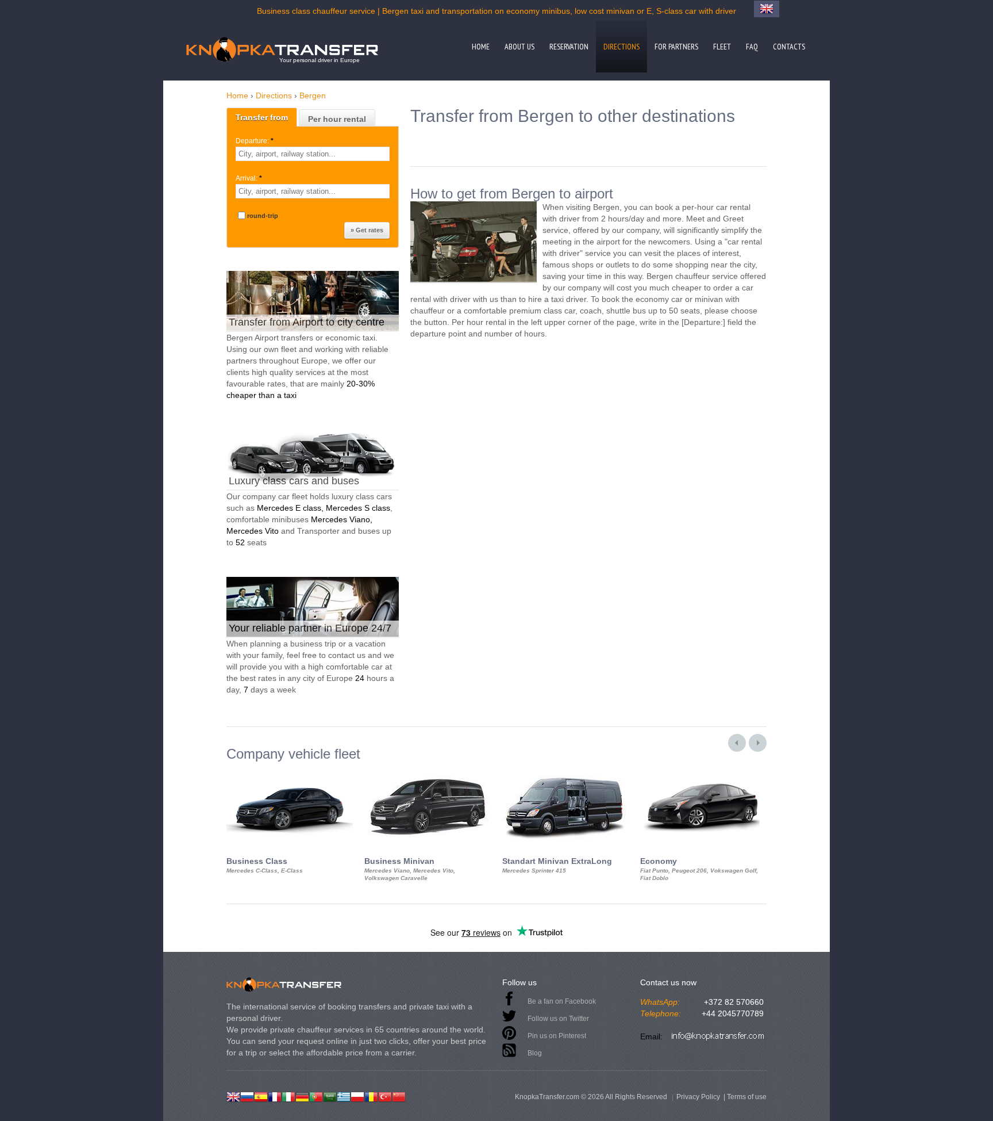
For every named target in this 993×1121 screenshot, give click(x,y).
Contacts (789, 46)
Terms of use (747, 1097)
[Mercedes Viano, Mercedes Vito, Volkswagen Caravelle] (427, 771)
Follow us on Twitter (558, 1019)
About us (519, 46)
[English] (233, 1095)
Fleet (722, 46)
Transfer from (262, 117)
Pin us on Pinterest (557, 1036)
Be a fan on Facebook (562, 1001)
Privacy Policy (698, 1097)
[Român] (371, 1095)
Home (481, 46)
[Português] (316, 1095)
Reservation (568, 46)
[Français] (275, 1095)
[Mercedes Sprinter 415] (565, 771)
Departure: (255, 141)
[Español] (261, 1095)
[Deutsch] (302, 1095)
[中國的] (399, 1095)
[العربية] (330, 1095)
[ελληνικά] (344, 1095)
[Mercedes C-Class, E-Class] (289, 771)
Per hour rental (337, 119)
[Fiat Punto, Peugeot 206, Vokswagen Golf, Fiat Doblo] (703, 771)
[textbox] (313, 154)
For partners (676, 46)
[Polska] (357, 1095)
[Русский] (247, 1095)
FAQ (752, 46)
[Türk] (385, 1095)
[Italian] (288, 1095)
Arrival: (249, 178)
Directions (621, 46)
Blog (535, 1053)
